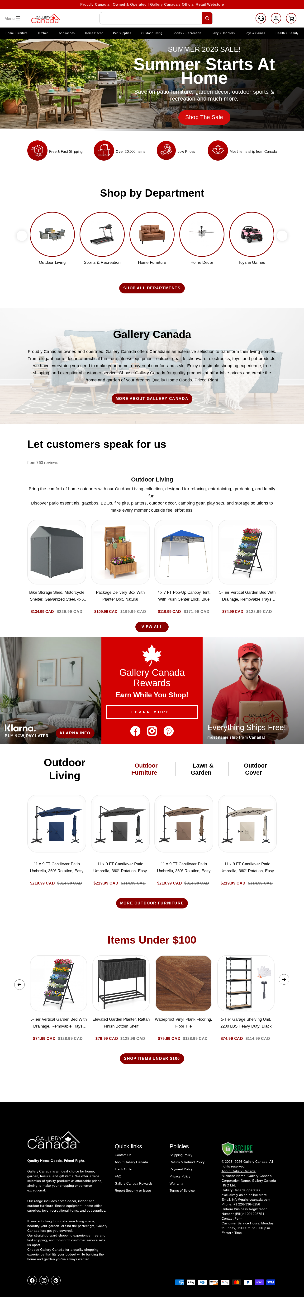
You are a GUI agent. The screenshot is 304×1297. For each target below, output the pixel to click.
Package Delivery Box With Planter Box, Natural (120, 596)
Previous (19, 984)
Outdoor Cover (255, 769)
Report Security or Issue (133, 1190)
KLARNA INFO (75, 733)
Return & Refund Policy (187, 1162)
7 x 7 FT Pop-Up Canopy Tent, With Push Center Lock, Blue (184, 596)
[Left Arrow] (22, 236)
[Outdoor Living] (52, 234)
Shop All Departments (151, 288)
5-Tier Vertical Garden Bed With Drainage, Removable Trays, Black (247, 596)
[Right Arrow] (282, 236)
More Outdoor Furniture (152, 903)
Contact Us (123, 1155)
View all (152, 627)
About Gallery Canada (131, 1162)
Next (284, 979)
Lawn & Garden (202, 769)
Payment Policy (181, 1169)
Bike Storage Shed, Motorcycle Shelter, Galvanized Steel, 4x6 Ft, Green (56, 596)
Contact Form (232, 1218)
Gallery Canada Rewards (133, 1183)
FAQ (118, 1176)
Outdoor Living (152, 479)
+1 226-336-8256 (246, 1204)
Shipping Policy (181, 1155)
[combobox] (156, 18)
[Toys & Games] (252, 234)
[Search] (207, 18)
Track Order (124, 1169)
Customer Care (261, 18)
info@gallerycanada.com (251, 1199)
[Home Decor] (202, 234)
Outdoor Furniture (144, 769)
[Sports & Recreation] (102, 234)
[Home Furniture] (152, 234)
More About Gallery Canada (152, 399)
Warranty (176, 1183)
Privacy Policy (180, 1176)
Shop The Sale (204, 117)
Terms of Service (182, 1190)
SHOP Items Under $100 (152, 1058)
